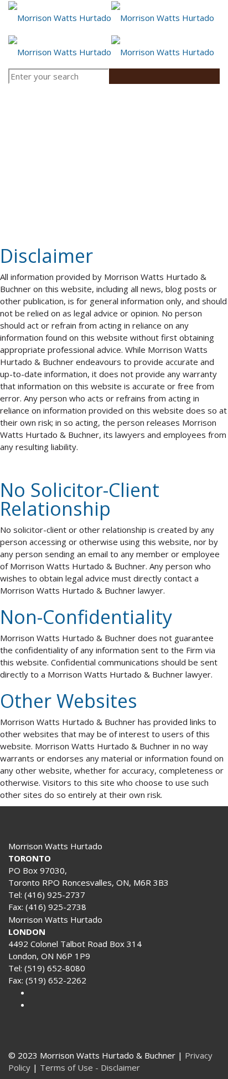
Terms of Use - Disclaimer (90, 1067)
